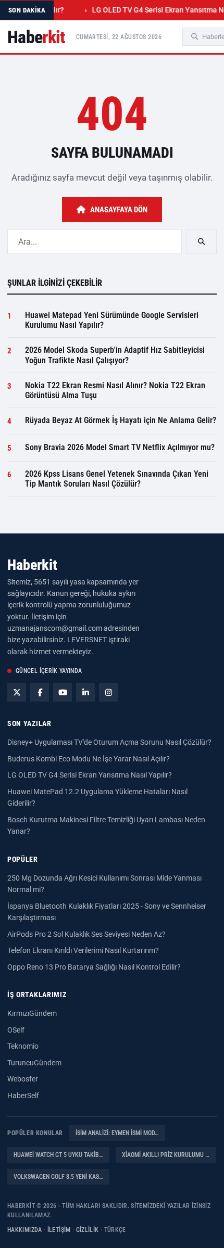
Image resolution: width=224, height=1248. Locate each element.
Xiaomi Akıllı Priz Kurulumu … (165, 1154)
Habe (36, 37)
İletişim (59, 1229)
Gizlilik (87, 1229)
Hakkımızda (24, 1229)
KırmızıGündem (32, 1013)
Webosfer (22, 1079)
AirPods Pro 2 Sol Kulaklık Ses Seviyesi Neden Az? (86, 934)
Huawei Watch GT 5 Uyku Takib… (58, 1154)
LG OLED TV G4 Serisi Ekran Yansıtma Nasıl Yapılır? (89, 775)
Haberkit (32, 565)
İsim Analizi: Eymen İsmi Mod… (117, 1133)
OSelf (15, 1030)
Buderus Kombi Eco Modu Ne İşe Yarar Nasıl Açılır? (88, 759)
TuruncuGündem (34, 1063)
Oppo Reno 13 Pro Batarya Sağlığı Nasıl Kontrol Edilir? (94, 967)
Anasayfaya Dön (118, 209)
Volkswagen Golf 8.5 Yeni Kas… (58, 1176)
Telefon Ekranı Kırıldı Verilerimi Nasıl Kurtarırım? (83, 950)
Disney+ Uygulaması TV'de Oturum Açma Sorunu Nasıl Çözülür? (109, 742)
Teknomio (23, 1046)
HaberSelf (23, 1095)
